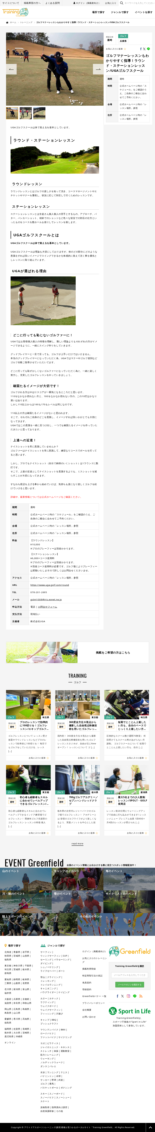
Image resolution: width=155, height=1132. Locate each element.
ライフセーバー (48, 970)
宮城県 (16, 955)
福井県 (8, 993)
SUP (65, 955)
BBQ (54, 1019)
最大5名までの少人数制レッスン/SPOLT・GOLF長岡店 (132, 800)
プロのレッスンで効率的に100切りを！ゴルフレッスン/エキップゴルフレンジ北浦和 (34, 725)
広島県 (16, 1009)
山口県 (16, 1012)
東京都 (95, 717)
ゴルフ (123, 36)
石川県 (8, 989)
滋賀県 (8, 1003)
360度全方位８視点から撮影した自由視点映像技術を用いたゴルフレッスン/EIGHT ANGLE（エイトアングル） (83, 725)
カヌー (43, 998)
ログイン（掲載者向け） (88, 3)
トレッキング (47, 980)
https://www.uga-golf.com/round (49, 584)
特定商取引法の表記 (92, 975)
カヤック (53, 998)
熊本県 (8, 1032)
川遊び (59, 1013)
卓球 (58, 1076)
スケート (44, 1101)
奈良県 (16, 1003)
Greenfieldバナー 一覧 (94, 996)
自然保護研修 (47, 1111)
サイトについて (10, 2)
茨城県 (16, 969)
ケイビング (64, 992)
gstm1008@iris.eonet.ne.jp (46, 599)
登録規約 (86, 989)
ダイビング (46, 963)
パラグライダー (48, 992)
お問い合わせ (89, 1016)
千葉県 (28, 965)
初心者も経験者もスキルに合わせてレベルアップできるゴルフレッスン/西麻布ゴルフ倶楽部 (34, 800)
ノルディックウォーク (51, 1062)
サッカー (44, 1079)
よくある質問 (52, 2)
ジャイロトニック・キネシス (55, 1047)
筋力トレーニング (49, 1054)
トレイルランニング (50, 984)
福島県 (8, 959)
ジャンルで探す (120, 12)
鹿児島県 (9, 1036)
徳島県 (8, 1022)
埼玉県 (45, 717)
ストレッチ (46, 1050)
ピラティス (52, 1043)
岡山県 (8, 1009)
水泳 (42, 1072)
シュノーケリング (49, 967)
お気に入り (110, 3)
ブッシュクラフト (49, 1023)
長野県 (26, 983)
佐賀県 (16, 1028)
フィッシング (47, 1013)
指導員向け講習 (59, 1107)
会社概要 (86, 1009)
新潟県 (144, 792)
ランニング (52, 1072)
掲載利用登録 (89, 968)
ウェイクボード (48, 1006)
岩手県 (26, 951)
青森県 (16, 951)
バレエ (52, 1066)
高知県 (26, 1018)
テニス (64, 1072)
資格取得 (44, 1107)
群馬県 (8, 973)
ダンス (43, 1066)
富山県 (26, 989)
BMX (63, 1029)
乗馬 (51, 1083)
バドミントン (47, 1076)
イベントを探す (144, 12)
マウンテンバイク (49, 1029)
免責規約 (86, 982)
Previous (11, 69)
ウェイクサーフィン (50, 1009)
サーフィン (46, 951)
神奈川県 (17, 965)
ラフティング (47, 1002)
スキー (43, 1093)
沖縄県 (19, 1036)
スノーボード (56, 1093)
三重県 (8, 983)
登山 (42, 977)
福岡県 (8, 1028)
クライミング (54, 977)
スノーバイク (47, 1097)
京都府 (26, 999)
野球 (54, 1079)
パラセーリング (62, 959)
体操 (56, 1050)
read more (77, 843)
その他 (59, 1111)
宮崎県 (26, 1032)
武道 (60, 1079)
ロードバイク (47, 1033)
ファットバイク (48, 1037)
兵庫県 (123, 41)
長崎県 (26, 1028)
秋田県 (8, 955)
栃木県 (95, 792)
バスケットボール (49, 1087)
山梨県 (16, 983)
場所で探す (98, 12)
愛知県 (8, 979)
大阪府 (8, 999)
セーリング (46, 959)
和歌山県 (27, 1003)
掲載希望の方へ (32, 2)
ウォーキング (47, 1058)
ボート (61, 970)
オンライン (10, 1042)
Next (98, 69)
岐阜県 (26, 979)
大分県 (16, 1032)
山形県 (26, 955)
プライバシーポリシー (93, 1003)
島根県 (26, 1009)
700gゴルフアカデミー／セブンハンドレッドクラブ (83, 800)
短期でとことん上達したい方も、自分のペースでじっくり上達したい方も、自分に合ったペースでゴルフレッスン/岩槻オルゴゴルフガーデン (132, 725)
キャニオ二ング (48, 988)
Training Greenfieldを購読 (129, 966)
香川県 (16, 1018)
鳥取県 (8, 1012)
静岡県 (16, 979)
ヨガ (42, 1043)
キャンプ (44, 1019)
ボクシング (66, 1087)
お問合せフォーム (47, 606)
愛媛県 (8, 1018)
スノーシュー (63, 1097)
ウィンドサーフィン (50, 955)
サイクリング (65, 1037)
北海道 (8, 951)
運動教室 (65, 1050)
